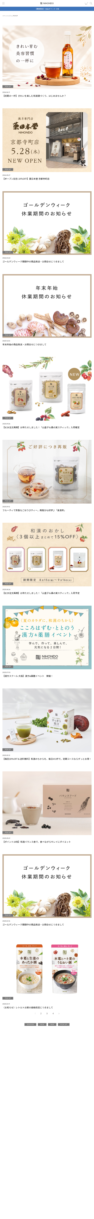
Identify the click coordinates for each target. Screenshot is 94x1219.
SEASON (30, 1024)
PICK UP (63, 1024)
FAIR (52, 1024)
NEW (42, 1024)
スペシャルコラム (7, 16)
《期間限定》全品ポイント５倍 (47, 9)
